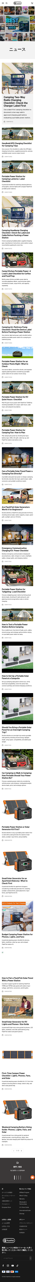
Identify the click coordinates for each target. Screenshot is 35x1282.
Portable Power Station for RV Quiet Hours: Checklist (15, 398)
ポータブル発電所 (7, 1192)
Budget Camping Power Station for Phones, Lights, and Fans (17, 935)
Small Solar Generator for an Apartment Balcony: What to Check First (15, 880)
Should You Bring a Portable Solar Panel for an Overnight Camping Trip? (16, 729)
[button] (32, 1177)
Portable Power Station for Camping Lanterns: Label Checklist (13, 178)
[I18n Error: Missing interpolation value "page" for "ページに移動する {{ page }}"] (21, 1150)
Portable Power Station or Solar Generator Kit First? (16, 828)
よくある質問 (6, 1223)
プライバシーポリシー (25, 1223)
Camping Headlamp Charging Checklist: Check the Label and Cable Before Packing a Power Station (16, 234)
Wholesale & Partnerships (23, 1203)
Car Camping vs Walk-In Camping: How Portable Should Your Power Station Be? (17, 775)
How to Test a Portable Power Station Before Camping (15, 625)
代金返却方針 (23, 1226)
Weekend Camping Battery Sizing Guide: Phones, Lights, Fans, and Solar (17, 1129)
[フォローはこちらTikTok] (17, 1265)
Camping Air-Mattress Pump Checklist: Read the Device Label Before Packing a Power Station (16, 329)
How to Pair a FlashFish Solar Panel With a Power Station (17, 979)
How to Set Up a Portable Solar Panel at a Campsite (15, 677)
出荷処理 (4, 1229)
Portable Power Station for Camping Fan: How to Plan (13, 431)
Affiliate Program (24, 1192)
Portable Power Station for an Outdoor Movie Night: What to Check (15, 363)
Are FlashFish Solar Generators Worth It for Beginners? (16, 508)
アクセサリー (6, 1204)
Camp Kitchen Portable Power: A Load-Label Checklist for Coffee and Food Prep (16, 273)
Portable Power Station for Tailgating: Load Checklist (13, 590)
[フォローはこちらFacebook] (3, 1265)
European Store (6, 1207)
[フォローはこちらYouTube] (12, 1265)
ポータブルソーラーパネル (8, 1196)
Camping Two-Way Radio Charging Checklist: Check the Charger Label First (16, 101)
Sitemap (21, 1213)
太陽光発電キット (7, 1201)
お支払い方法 (6, 1226)
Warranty (22, 1199)
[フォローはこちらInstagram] (8, 1265)
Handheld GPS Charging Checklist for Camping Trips (17, 144)
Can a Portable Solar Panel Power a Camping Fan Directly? (17, 472)
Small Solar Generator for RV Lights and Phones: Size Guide (15, 1022)
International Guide (25, 1210)
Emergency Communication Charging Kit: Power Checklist (15, 549)
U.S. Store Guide (24, 1207)
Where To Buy (23, 1195)
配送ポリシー (23, 1229)
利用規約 (22, 1232)
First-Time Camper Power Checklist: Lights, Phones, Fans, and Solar (16, 1075)
